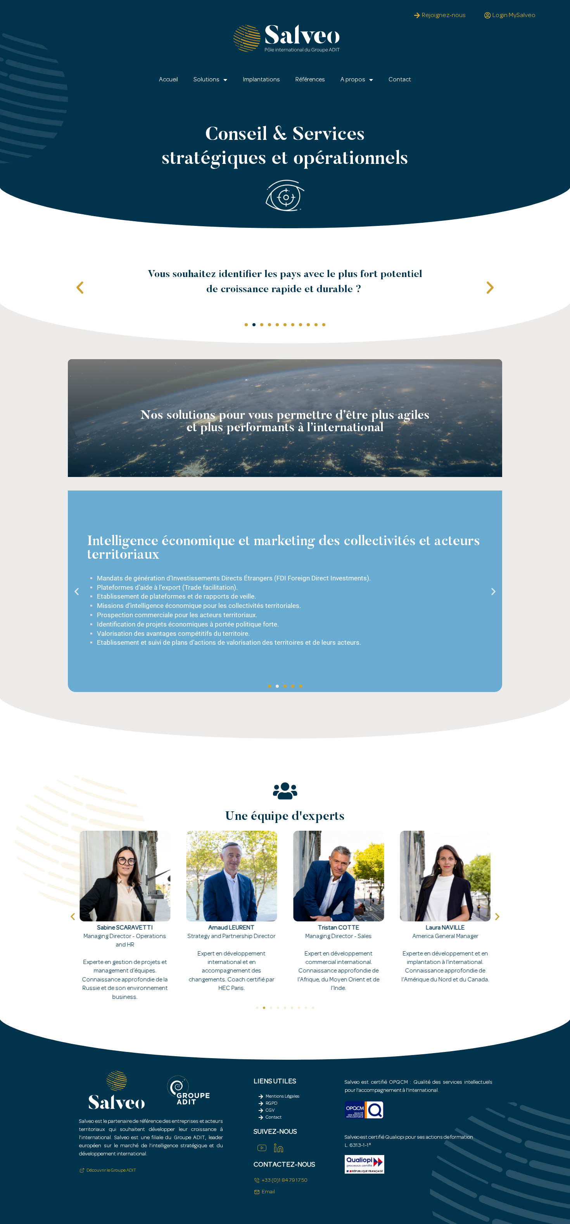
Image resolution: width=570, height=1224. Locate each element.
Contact (400, 80)
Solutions (206, 80)
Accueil (168, 80)
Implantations (261, 80)
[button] (80, 287)
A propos (352, 80)
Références (310, 80)
